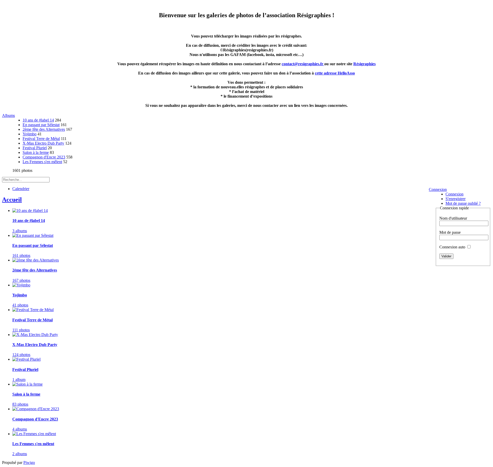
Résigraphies (364, 64)
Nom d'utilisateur (453, 218)
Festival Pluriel (35, 148)
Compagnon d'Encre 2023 (44, 157)
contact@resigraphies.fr (303, 64)
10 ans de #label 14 (38, 120)
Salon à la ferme (36, 152)
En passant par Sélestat (41, 125)
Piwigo (29, 462)
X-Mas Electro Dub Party (43, 143)
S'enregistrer (455, 199)
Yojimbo (29, 134)
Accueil (12, 199)
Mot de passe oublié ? (463, 203)
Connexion (438, 189)
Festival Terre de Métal (41, 138)
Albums (8, 115)
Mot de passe (450, 232)
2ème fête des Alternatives (44, 129)
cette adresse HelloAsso (335, 73)
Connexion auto (452, 247)
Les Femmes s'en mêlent (42, 162)
